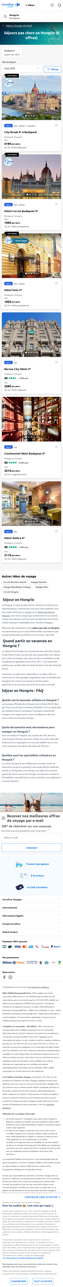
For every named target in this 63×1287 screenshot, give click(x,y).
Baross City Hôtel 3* (17, 369)
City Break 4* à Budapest (20, 132)
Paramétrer (18, 1281)
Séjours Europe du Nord (19, 25)
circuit (28, 612)
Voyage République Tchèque (17, 586)
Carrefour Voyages (12, 899)
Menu (31, 5)
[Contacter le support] (59, 5)
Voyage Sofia (41, 586)
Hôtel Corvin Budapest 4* (21, 211)
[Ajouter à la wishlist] (56, 126)
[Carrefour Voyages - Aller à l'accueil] (11, 5)
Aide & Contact (10, 931)
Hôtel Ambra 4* (14, 538)
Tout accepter (43, 1281)
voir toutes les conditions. (38, 987)
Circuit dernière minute (15, 582)
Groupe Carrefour (11, 923)
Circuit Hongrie (11, 591)
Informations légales (12, 915)
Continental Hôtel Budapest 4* (24, 453)
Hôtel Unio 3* (13, 290)
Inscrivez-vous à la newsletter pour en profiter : (25, 830)
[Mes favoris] (52, 5)
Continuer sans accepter (41, 1197)
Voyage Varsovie (39, 582)
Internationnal (9, 907)
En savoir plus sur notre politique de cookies (23, 1258)
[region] (31, 1240)
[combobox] (22, 66)
